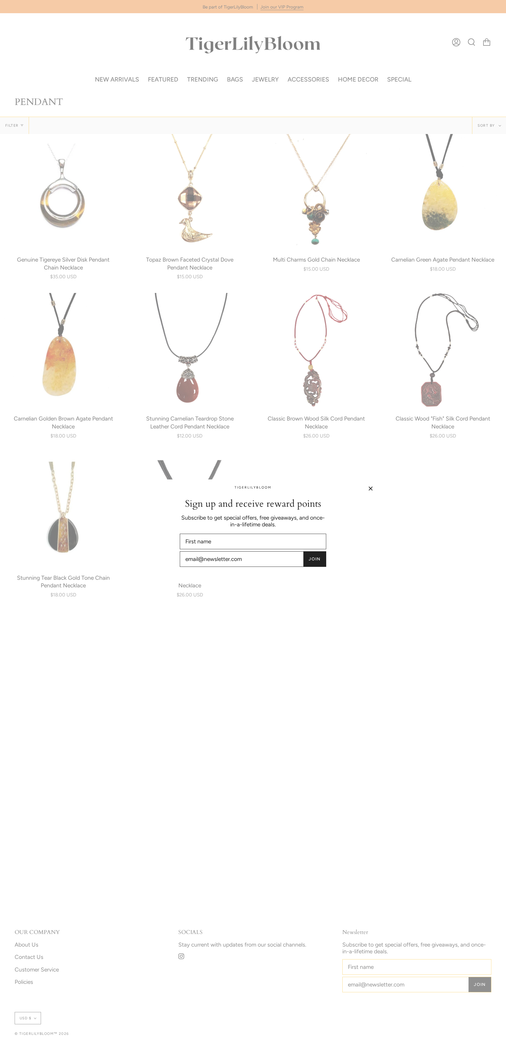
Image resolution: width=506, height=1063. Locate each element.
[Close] (371, 488)
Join (315, 559)
